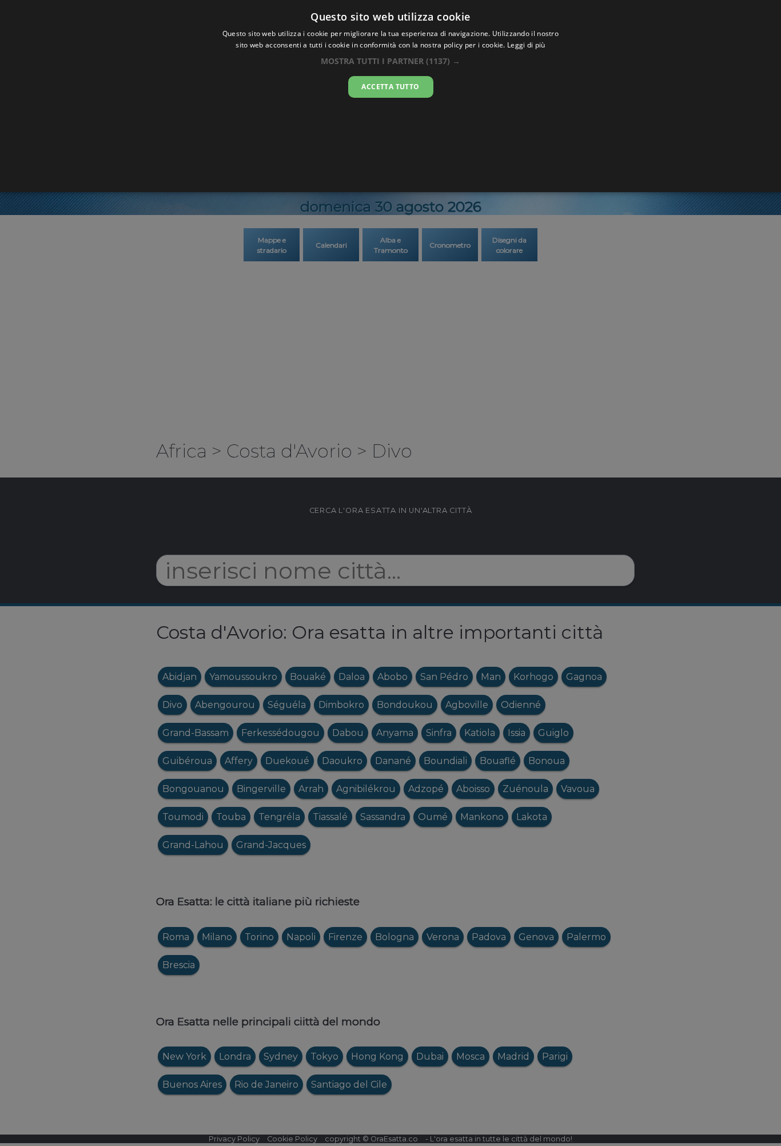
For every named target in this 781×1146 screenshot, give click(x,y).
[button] (390, 60)
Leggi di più (526, 45)
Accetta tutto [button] (390, 86)
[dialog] (390, 96)
